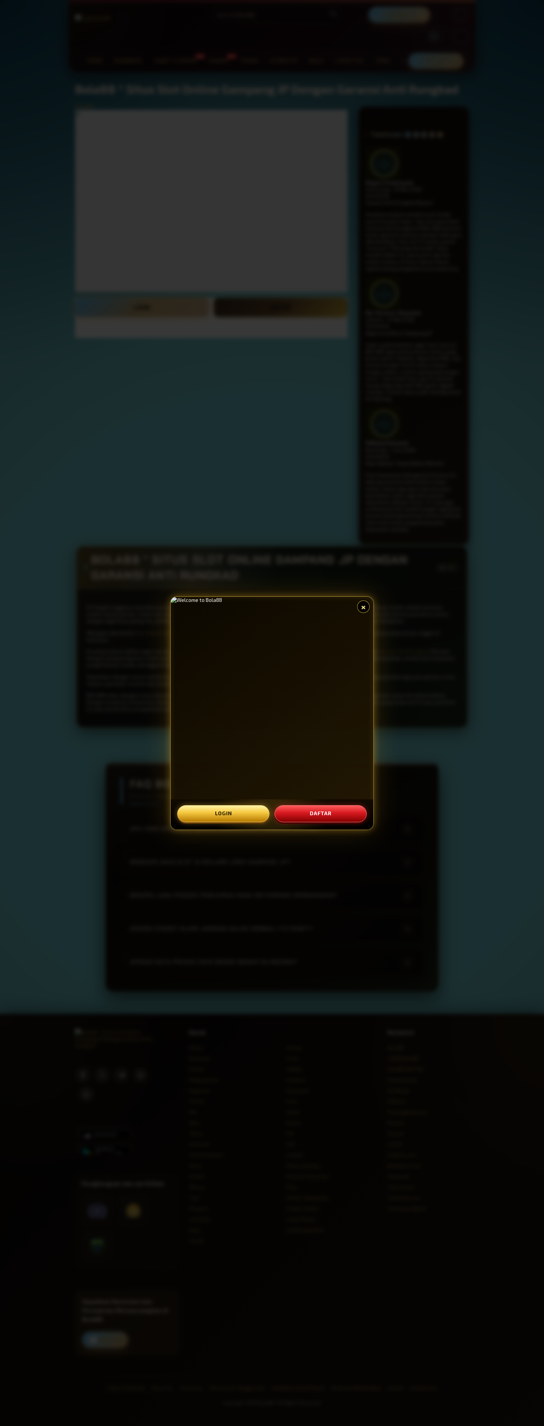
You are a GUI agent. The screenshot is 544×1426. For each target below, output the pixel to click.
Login (223, 813)
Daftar (320, 813)
